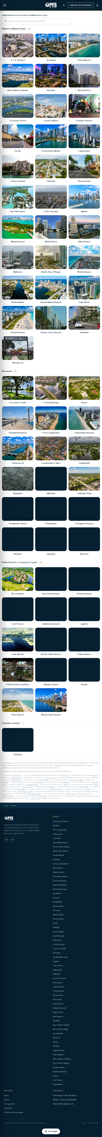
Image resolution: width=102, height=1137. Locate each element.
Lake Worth (42, 796)
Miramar (56, 1038)
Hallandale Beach (60, 842)
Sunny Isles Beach (77, 780)
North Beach (58, 906)
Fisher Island (44, 780)
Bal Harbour (58, 1016)
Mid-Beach (57, 902)
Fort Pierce (35, 798)
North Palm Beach (34, 794)
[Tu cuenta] (63, 5)
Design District (16, 778)
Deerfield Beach (33, 785)
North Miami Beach (61, 847)
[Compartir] (97, 5)
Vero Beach (58, 1084)
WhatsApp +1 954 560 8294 (64, 1095)
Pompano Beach (60, 876)
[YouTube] (12, 839)
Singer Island (70, 794)
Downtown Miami (61, 821)
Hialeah (56, 927)
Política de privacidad (13, 1112)
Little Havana (16, 780)
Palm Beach (83, 787)
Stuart (97, 796)
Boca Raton (58, 868)
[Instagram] (6, 839)
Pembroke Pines (60, 889)
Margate (52, 787)
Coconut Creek (27, 787)
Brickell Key (17, 775)
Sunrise (96, 785)
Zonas (6, 1100)
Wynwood (57, 982)
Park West (57, 999)
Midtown (94, 775)
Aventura (57, 838)
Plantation (57, 940)
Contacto (8, 1108)
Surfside (5, 782)
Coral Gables (37, 782)
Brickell (56, 825)
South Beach (58, 855)
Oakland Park (59, 1050)
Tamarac (56, 910)
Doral (55, 923)
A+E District (58, 1004)
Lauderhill (57, 893)
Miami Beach (58, 915)
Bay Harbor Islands (61, 1025)
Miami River (64, 775)
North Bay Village (60, 1029)
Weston (66, 785)
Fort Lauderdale (60, 830)
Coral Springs (59, 944)
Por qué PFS (9, 1104)
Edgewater (57, 970)
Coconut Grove (50, 778)
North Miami (58, 919)
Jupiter (87, 789)
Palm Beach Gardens (25, 791)
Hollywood (57, 834)
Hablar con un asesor (80, 5)
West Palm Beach (60, 851)
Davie (55, 1042)
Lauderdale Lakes (60, 957)
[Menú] (4, 5)
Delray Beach (21, 789)
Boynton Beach (57, 789)
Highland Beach (8, 796)
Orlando (56, 859)
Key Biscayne (58, 936)
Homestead (64, 782)
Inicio (6, 805)
